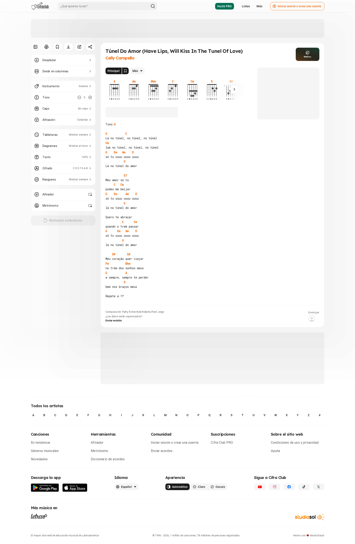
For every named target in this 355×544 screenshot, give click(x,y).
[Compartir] (90, 47)
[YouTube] (259, 486)
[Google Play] (45, 487)
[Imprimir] (46, 47)
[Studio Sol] (309, 517)
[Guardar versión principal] (125, 71)
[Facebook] (289, 486)
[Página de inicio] (40, 6)
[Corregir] (79, 47)
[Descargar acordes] (68, 47)
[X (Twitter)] (318, 486)
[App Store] (74, 487)
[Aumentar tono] (90, 97)
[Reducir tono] (79, 97)
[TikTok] (304, 486)
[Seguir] (234, 89)
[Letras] (39, 516)
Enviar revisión (113, 320)
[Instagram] (274, 486)
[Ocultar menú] (35, 47)
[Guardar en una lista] (57, 47)
